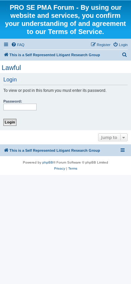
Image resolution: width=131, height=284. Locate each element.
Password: (12, 101)
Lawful (11, 67)
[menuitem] (18, 45)
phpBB (47, 162)
